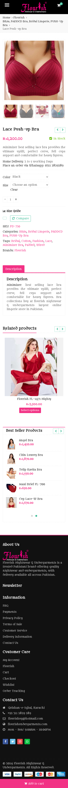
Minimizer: (14, 285)
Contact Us (10, 643)
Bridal (15, 241)
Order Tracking (14, 691)
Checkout (9, 678)
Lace (48, 241)
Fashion (38, 241)
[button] (62, 116)
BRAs (22, 231)
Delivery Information (17, 636)
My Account (11, 660)
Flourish (20, 250)
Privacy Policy (13, 618)
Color (6, 177)
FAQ (5, 605)
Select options (30, 410)
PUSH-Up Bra (18, 235)
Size (5, 185)
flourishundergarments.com (27, 724)
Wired (40, 245)
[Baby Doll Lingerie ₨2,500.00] (57, 130)
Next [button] (58, 70)
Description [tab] (13, 269)
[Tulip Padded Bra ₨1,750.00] (62, 130)
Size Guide (13, 211)
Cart (6, 672)
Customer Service (15, 630)
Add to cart (36, 783)
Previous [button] (9, 70)
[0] (59, 5)
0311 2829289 (54, 165)
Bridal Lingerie (38, 231)
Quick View (35, 399)
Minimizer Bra (13, 245)
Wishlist (8, 684)
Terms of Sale (12, 624)
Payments (10, 611)
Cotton (26, 241)
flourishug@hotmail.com (25, 718)
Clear (14, 189)
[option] (34, 70)
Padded (30, 245)
